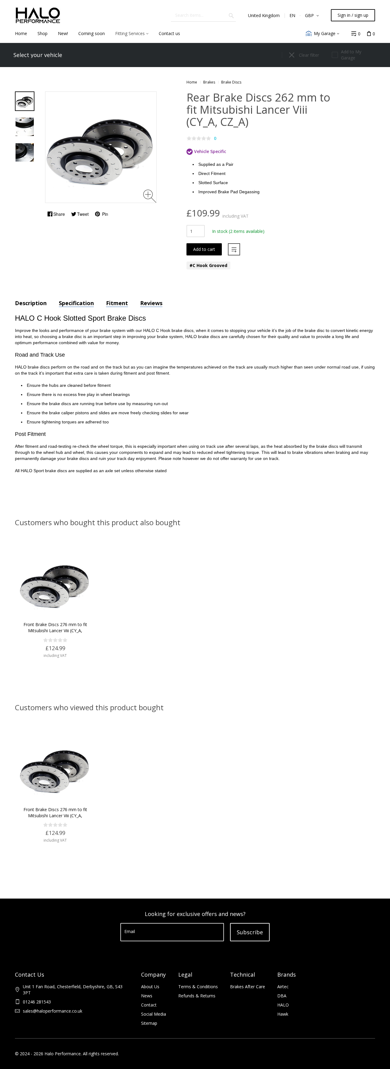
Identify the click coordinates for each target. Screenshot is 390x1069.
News (146, 996)
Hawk (282, 1014)
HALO (283, 1005)
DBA (281, 996)
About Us (150, 986)
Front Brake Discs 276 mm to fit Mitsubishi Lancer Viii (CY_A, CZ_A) (55, 631)
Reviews (151, 303)
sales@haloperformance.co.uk (52, 1011)
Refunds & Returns (196, 996)
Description (31, 303)
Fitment (117, 303)
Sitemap (149, 1023)
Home (191, 82)
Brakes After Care (247, 986)
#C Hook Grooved (208, 265)
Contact (149, 1005)
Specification (76, 303)
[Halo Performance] (38, 15)
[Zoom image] (149, 196)
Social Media (153, 1014)
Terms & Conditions (198, 986)
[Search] (231, 15)
